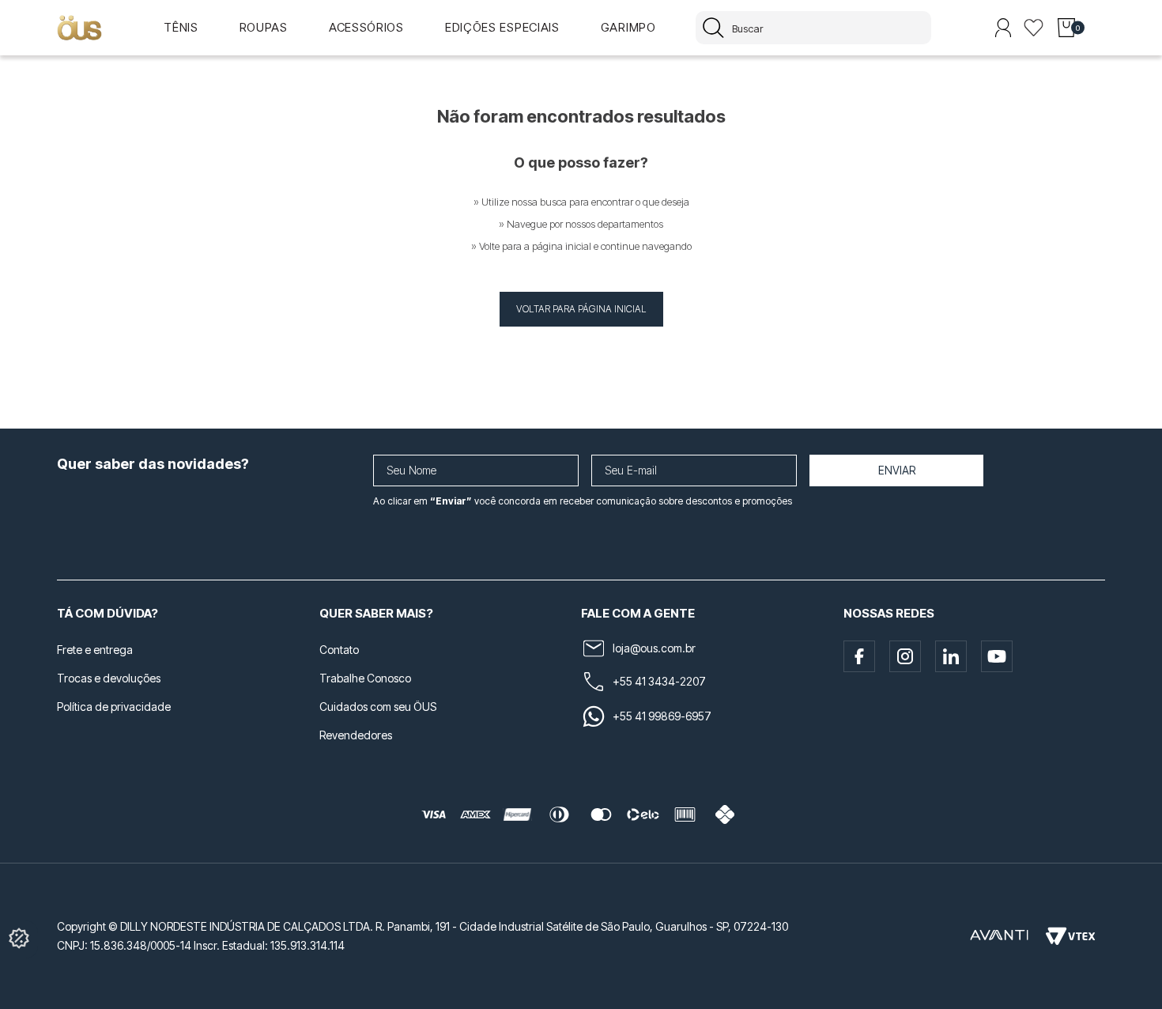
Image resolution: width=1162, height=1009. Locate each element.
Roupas (264, 27)
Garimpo (628, 27)
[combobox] (813, 27)
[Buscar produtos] (713, 27)
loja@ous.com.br (654, 648)
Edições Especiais (502, 27)
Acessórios (366, 27)
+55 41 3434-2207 (659, 681)
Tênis (181, 27)
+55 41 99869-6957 (662, 716)
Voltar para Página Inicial (581, 309)
